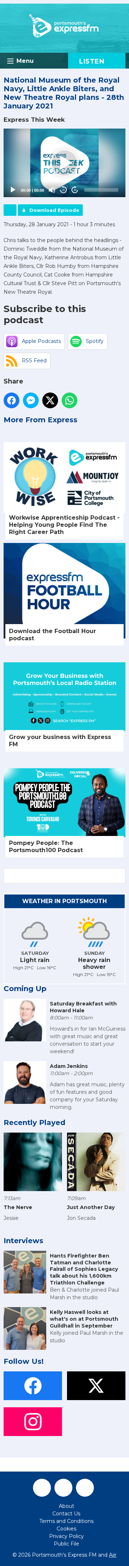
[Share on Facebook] (11, 400)
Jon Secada (81, 1218)
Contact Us (66, 1513)
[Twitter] (63, 1488)
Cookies (66, 1528)
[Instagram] (85, 1488)
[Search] (119, 875)
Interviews (23, 1240)
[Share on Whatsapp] (69, 400)
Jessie (11, 1218)
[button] (64, 163)
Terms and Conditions (66, 1521)
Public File (66, 1544)
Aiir (112, 1555)
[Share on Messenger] (31, 400)
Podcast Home (10, 210)
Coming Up (25, 988)
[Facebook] (42, 1488)
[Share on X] (50, 400)
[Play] (12, 190)
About (66, 1506)
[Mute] (52, 190)
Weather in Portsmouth (64, 901)
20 (63, 190)
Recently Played (34, 1122)
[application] (64, 163)
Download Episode (54, 210)
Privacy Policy (66, 1536)
